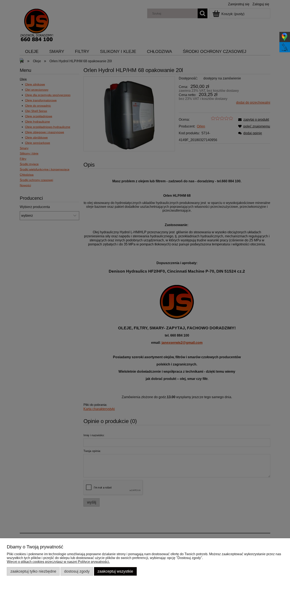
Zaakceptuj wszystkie (115, 571)
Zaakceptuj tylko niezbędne (33, 571)
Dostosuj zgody (77, 571)
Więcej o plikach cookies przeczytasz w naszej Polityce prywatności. (58, 561)
